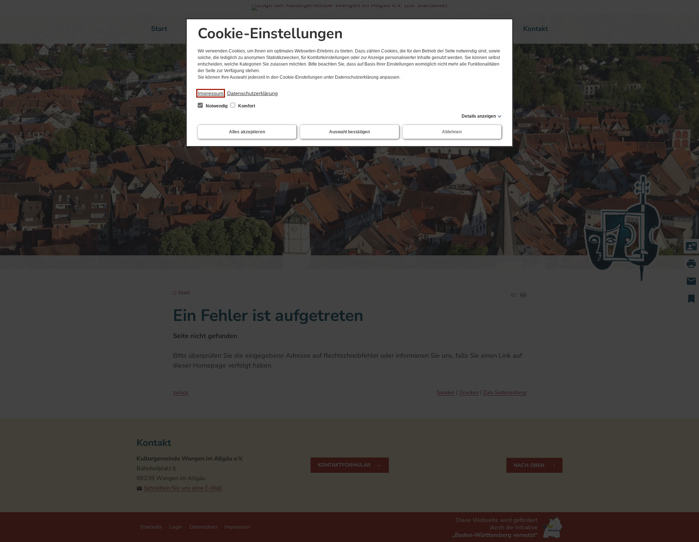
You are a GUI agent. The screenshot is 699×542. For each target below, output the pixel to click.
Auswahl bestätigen (349, 131)
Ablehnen (452, 131)
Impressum (211, 93)
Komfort (246, 106)
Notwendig (217, 106)
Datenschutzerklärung (252, 93)
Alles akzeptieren (247, 131)
